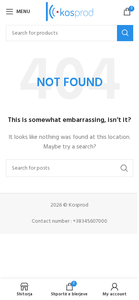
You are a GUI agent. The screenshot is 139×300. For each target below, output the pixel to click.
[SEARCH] (125, 33)
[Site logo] (69, 11)
